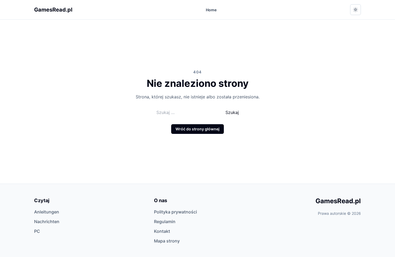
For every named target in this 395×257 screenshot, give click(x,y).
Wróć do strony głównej (197, 129)
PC (37, 231)
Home (211, 10)
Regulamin (164, 221)
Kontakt (162, 231)
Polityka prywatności (175, 212)
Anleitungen (46, 212)
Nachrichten (46, 221)
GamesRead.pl (53, 9)
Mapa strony (167, 241)
